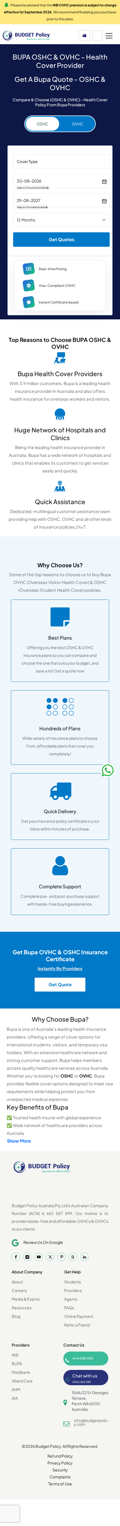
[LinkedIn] (84, 1257)
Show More (19, 1141)
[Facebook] (16, 1257)
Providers (73, 1290)
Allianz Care (22, 1380)
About (17, 1281)
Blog (16, 1316)
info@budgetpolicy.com (90, 1422)
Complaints (60, 1476)
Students (72, 1281)
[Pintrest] (61, 1257)
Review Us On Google (43, 1242)
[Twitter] (50, 1257)
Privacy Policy (60, 1462)
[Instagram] (27, 1257)
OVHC (77, 123)
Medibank (21, 1372)
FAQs (69, 1307)
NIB (15, 1354)
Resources (22, 1307)
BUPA (17, 1363)
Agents (70, 1298)
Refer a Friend (77, 1324)
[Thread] (73, 1257)
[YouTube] (39, 1257)
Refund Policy (60, 1455)
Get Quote (60, 984)
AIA (15, 1398)
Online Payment (78, 1316)
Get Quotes (61, 239)
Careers (19, 1290)
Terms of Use (60, 1483)
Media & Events (26, 1298)
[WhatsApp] (107, 770)
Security (60, 1469)
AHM (16, 1389)
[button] (84, 35)
